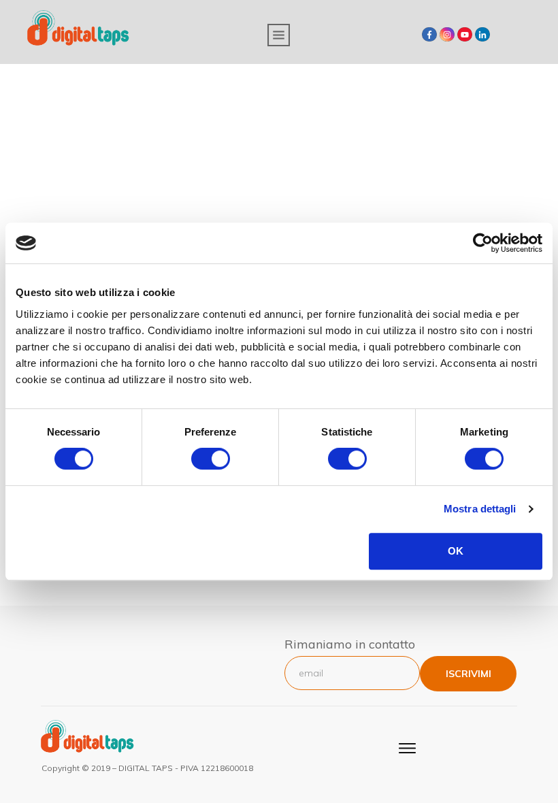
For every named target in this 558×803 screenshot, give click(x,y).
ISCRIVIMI (468, 674)
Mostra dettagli (480, 508)
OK (455, 551)
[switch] (210, 459)
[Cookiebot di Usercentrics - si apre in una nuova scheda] (482, 243)
